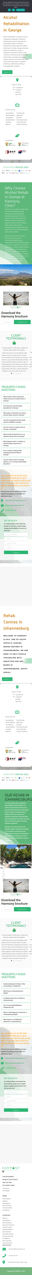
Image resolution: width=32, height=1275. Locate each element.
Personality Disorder (7, 1238)
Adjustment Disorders (8, 1229)
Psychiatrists (5, 1193)
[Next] (7, 378)
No (13, 10)
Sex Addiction (6, 1214)
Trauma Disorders (7, 1212)
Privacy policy (20, 10)
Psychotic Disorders (7, 1241)
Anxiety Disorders (7, 1232)
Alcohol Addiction (7, 1227)
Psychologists (6, 1195)
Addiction (5, 1205)
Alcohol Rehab (6, 1203)
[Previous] (3, 378)
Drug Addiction (6, 1208)
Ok (9, 10)
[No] (30, 6)
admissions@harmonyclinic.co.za (14, 507)
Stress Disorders (6, 1210)
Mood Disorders (6, 1236)
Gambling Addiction (7, 1234)
